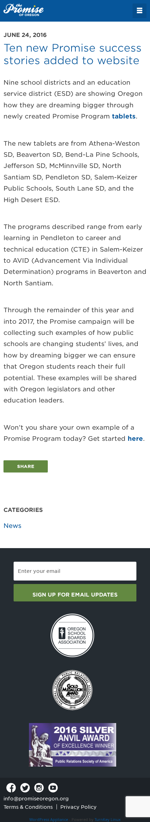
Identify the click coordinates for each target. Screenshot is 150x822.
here (135, 438)
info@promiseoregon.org (36, 798)
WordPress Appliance (48, 819)
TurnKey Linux (108, 819)
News (12, 525)
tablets (124, 116)
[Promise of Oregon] (23, 10)
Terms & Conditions (28, 807)
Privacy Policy (78, 807)
